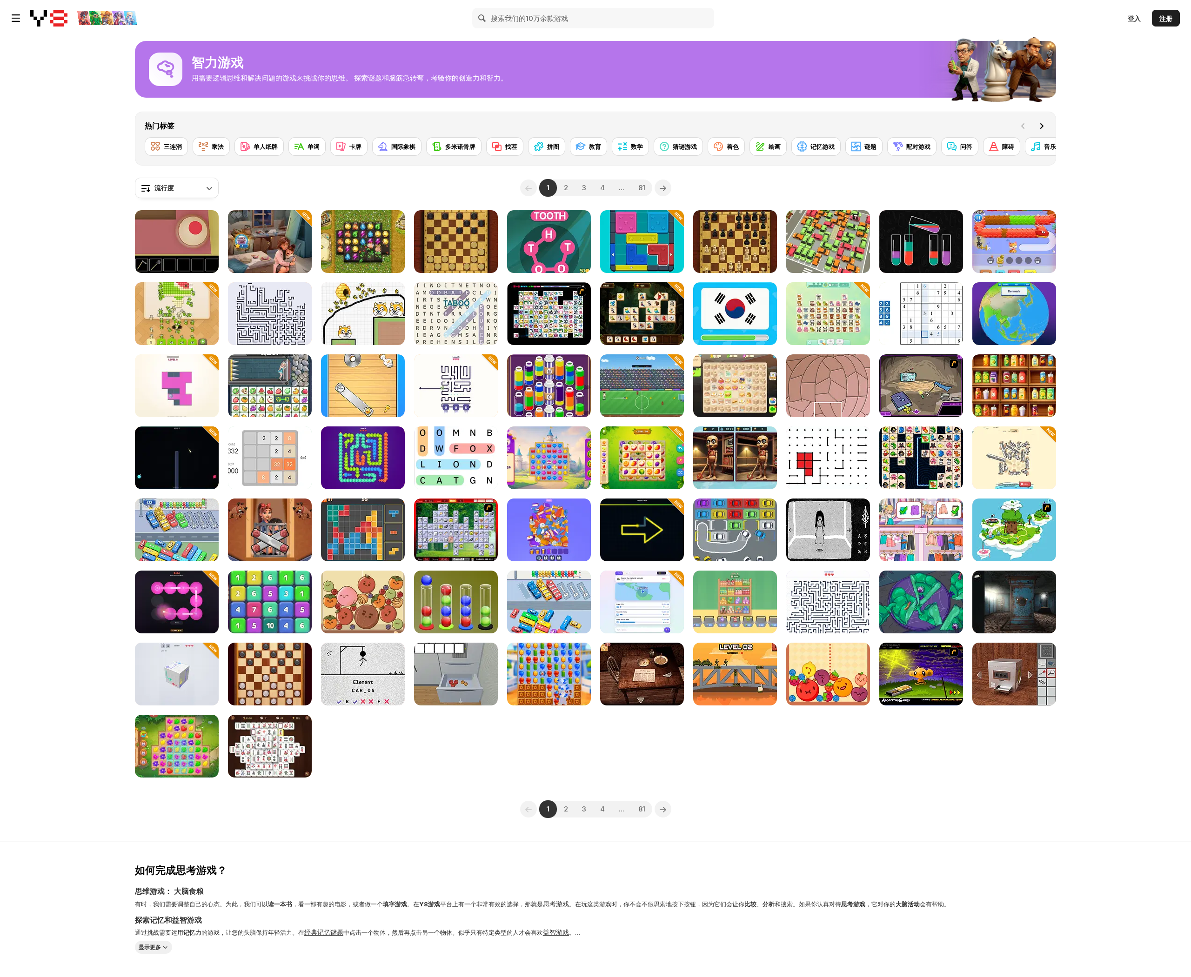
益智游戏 (556, 932)
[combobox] (177, 188)
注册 (1165, 18)
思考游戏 (556, 904)
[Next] (1041, 126)
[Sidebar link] (16, 18)
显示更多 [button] (150, 947)
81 (641, 187)
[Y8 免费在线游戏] (49, 18)
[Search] (482, 18)
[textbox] (177, 188)
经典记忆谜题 (323, 932)
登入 (1134, 18)
